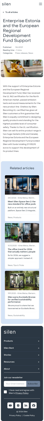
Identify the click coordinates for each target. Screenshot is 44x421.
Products (8, 341)
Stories (7, 355)
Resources (9, 362)
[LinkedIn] (26, 405)
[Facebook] (34, 405)
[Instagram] (18, 405)
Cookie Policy (29, 415)
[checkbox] (5, 391)
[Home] (6, 4)
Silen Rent (9, 348)
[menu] (40, 3)
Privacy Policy (22, 393)
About (7, 369)
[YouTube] (10, 405)
